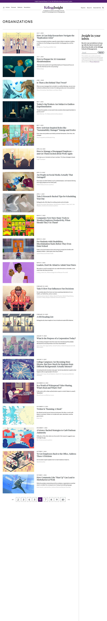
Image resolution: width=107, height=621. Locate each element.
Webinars (19, 7)
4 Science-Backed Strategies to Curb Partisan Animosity (56, 431)
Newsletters (27, 7)
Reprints (83, 7)
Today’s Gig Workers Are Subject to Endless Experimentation (55, 105)
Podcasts (13, 7)
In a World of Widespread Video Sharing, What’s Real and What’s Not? (54, 386)
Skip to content (4, 1)
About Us (89, 7)
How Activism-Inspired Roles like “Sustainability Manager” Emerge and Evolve (56, 128)
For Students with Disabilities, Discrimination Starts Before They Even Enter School (54, 243)
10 (63, 499)
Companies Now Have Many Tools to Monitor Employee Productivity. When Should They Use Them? (53, 220)
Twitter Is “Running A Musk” (49, 409)
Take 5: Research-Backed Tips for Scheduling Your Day (56, 197)
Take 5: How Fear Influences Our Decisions (55, 288)
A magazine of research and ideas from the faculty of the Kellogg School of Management (53, 11)
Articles (8, 7)
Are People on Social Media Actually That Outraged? (55, 176)
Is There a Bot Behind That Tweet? (52, 82)
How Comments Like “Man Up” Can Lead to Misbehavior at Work (56, 478)
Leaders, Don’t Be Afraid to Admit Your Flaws (56, 265)
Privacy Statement (94, 61)
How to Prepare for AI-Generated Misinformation (51, 60)
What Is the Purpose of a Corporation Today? (56, 338)
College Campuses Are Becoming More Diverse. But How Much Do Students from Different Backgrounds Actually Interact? (55, 364)
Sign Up (101, 52)
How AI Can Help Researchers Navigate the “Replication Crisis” (55, 36)
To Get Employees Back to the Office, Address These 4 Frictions (56, 454)
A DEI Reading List (45, 316)
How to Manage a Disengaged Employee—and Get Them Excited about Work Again (55, 152)
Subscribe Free (97, 7)
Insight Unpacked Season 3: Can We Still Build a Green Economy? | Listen (53, 1)
